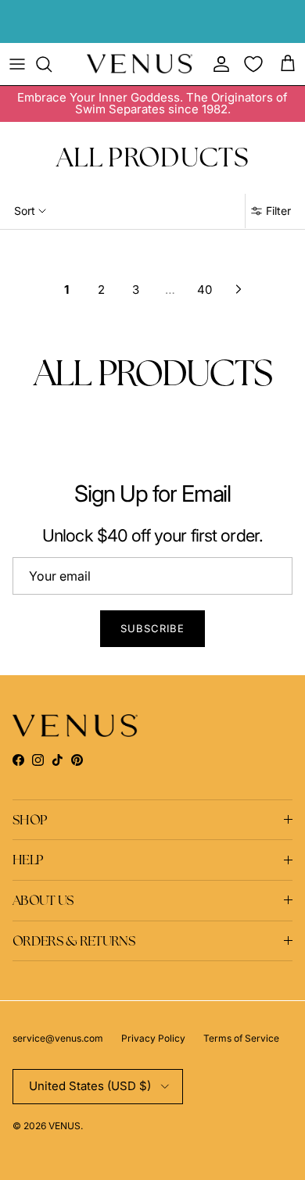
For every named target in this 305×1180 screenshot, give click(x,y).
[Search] (51, 64)
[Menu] (17, 64)
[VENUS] (139, 63)
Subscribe (152, 628)
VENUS (64, 1126)
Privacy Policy (153, 1038)
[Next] (238, 289)
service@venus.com (58, 1038)
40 (204, 289)
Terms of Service (241, 1038)
